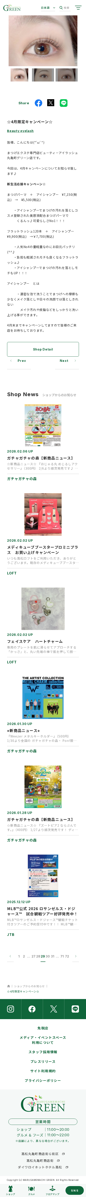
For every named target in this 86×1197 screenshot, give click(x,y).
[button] (19, 75)
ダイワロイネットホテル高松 (40, 1167)
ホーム (8, 986)
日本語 (45, 7)
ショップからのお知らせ (29, 986)
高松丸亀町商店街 (40, 1160)
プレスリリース (43, 1061)
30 (48, 956)
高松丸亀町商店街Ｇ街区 (40, 1154)
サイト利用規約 (43, 1071)
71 (62, 956)
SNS (75, 1190)
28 (38, 956)
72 (67, 956)
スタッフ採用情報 (43, 1052)
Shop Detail (43, 349)
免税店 (43, 1028)
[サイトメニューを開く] (78, 7)
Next (64, 361)
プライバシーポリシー (43, 1080)
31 (52, 956)
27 (34, 956)
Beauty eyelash (20, 130)
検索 (66, 7)
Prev (22, 361)
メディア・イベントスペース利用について (43, 1040)
